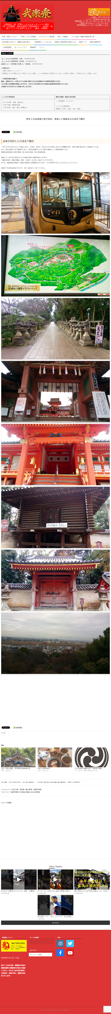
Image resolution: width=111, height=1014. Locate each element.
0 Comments (76, 782)
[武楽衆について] (14, 941)
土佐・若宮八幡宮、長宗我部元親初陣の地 (15, 768)
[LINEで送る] (18, 132)
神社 (59, 782)
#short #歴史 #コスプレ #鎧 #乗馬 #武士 (20, 891)
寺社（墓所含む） (30, 782)
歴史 (48, 782)
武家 (45, 782)
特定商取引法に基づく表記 (10, 958)
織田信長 (63, 782)
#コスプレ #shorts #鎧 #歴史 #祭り (54, 891)
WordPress (66, 1010)
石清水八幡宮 (53, 782)
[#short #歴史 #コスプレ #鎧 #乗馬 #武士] (19, 879)
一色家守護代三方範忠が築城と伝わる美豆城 (24, 792)
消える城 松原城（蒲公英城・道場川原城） (27, 789)
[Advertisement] (97, 969)
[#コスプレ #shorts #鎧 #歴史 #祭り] (55, 879)
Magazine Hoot (53, 1010)
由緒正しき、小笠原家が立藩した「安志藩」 (16, 64)
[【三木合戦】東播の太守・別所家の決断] (91, 757)
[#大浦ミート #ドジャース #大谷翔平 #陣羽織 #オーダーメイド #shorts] (55, 905)
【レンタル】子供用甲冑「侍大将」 (13, 61)
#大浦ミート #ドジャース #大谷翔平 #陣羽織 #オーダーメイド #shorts (73, 916)
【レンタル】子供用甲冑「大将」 (12, 59)
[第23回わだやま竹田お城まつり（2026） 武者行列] (92, 879)
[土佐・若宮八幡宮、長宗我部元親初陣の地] (18, 757)
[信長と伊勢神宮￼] (55, 757)
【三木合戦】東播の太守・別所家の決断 (88, 768)
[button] (55, 203)
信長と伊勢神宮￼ (44, 768)
